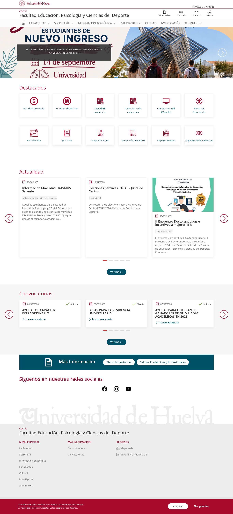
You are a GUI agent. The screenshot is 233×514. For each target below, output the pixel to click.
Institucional (95, 198)
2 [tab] (119, 67)
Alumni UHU (193, 23)
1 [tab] (113, 67)
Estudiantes (128, 23)
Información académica (94, 23)
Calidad (150, 23)
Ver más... (116, 272)
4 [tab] (122, 260)
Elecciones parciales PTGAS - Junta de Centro (116, 189)
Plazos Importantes (118, 362)
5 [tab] (128, 260)
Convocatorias (76, 454)
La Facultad (37, 23)
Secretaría (62, 23)
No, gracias (201, 506)
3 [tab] (116, 260)
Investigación (170, 23)
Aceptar (178, 506)
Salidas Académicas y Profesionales (162, 362)
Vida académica (30, 198)
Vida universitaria (48, 198)
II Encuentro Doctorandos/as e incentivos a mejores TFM (177, 223)
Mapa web (127, 448)
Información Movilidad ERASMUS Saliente (46, 189)
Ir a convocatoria (36, 319)
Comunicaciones (77, 448)
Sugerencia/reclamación (134, 454)
